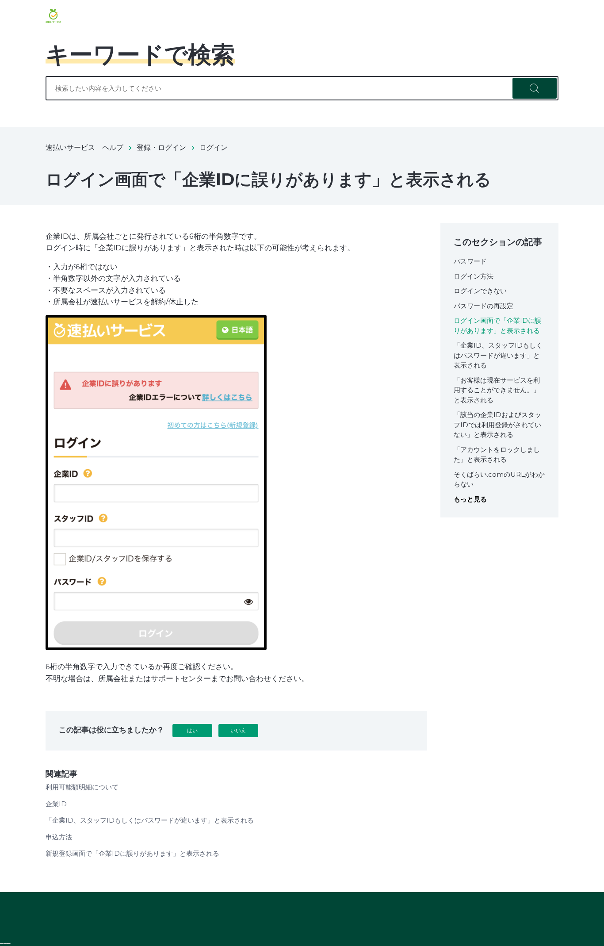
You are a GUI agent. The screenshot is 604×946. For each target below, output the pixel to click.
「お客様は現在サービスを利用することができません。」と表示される (497, 390)
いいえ (238, 730)
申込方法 (59, 837)
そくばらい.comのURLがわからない (499, 479)
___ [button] (5, 941)
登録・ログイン (161, 147)
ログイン (213, 147)
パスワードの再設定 (483, 306)
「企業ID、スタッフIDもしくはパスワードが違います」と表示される (150, 820)
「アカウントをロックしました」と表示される (497, 454)
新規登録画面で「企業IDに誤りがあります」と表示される (132, 853)
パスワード (470, 261)
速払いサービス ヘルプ (84, 147)
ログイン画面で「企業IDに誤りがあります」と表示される (497, 325)
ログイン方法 (473, 276)
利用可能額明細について (82, 787)
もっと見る (470, 499)
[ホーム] (53, 16)
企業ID (56, 804)
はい (192, 730)
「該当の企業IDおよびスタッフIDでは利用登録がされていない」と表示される (497, 424)
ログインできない (480, 291)
